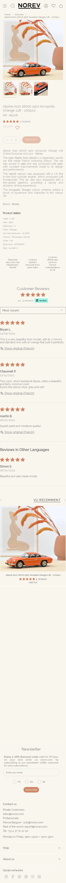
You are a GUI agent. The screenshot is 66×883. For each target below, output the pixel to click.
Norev (15, 204)
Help (6, 847)
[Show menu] (4, 6)
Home (7, 14)
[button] (11, 121)
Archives (19, 14)
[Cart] (61, 6)
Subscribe (31, 789)
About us (8, 859)
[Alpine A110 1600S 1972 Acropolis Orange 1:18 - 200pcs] (33, 538)
